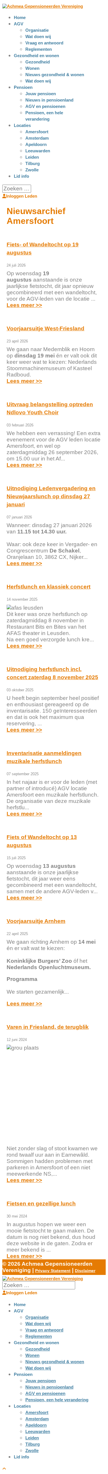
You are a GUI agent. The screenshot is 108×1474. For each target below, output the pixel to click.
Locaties (22, 125)
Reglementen (38, 49)
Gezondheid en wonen (36, 55)
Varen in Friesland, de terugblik (48, 1027)
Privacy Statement (53, 1270)
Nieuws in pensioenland (49, 100)
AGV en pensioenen (45, 106)
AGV (18, 23)
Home (20, 17)
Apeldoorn (36, 144)
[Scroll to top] (4, 1468)
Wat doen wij (38, 36)
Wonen (32, 68)
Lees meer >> (24, 305)
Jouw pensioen (40, 93)
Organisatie (37, 30)
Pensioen (23, 87)
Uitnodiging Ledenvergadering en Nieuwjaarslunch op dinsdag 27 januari (51, 496)
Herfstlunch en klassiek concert (48, 587)
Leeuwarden (37, 150)
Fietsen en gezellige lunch (41, 1203)
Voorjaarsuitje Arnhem (36, 921)
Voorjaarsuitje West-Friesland (45, 328)
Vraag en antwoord (44, 42)
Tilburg (32, 163)
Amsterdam (37, 138)
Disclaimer (85, 1270)
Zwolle (32, 169)
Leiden (32, 157)
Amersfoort (36, 131)
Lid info (21, 176)
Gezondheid (37, 61)
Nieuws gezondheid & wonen (54, 74)
